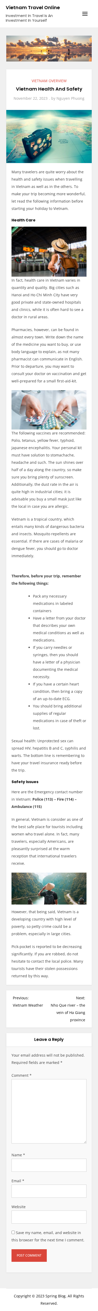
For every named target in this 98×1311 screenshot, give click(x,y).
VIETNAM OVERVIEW (49, 80)
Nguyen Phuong (70, 98)
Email (17, 1180)
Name (18, 1154)
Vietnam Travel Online (33, 7)
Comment (21, 1075)
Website (18, 1206)
